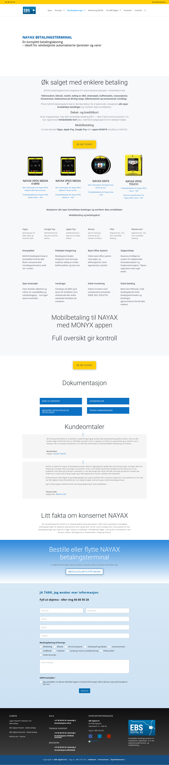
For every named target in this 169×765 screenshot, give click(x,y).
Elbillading (47, 646)
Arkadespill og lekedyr (97, 646)
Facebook (128, 10)
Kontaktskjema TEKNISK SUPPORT (64, 737)
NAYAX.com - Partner (17, 736)
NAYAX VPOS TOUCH (134, 182)
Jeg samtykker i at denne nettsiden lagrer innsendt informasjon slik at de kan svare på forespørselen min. (85, 683)
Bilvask (60, 646)
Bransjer (58, 10)
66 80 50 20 (10, 2)
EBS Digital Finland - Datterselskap (22, 728)
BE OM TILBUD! (84, 144)
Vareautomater (118, 646)
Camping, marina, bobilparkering (84, 651)
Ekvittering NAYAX (95, 10)
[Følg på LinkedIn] (100, 736)
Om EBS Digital (112, 10)
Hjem (50, 10)
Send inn (84, 690)
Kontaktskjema (159, 2)
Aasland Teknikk (59, 454)
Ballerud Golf (61, 494)
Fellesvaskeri (108, 651)
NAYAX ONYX (100, 181)
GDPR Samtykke (48, 678)
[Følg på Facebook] (90, 736)
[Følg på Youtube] (109, 736)
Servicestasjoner (75, 646)
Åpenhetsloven (117, 759)
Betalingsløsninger (75, 10)
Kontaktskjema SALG (62, 723)
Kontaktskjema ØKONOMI (64, 750)
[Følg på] (95, 736)
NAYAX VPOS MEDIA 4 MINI (35, 182)
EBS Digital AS (60, 759)
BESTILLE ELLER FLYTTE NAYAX (84, 571)
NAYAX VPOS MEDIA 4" (68, 182)
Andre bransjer (49, 655)
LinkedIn (138, 10)
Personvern (103, 759)
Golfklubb (47, 651)
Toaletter (61, 651)
